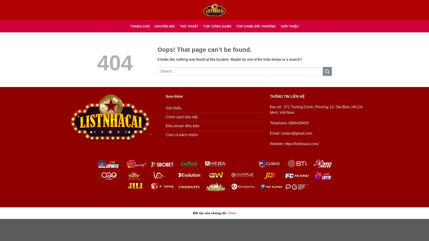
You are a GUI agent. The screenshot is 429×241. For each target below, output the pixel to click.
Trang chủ (140, 26)
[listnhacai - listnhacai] (214, 10)
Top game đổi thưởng (256, 26)
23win (232, 213)
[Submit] (327, 71)
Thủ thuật (189, 26)
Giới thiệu (290, 26)
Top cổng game (217, 26)
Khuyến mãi (165, 26)
